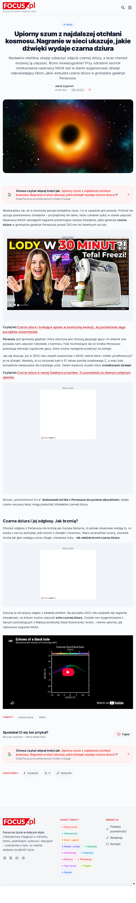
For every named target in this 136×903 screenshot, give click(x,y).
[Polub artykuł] (90, 90)
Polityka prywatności (118, 829)
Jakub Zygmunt (64, 86)
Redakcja (116, 837)
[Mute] (14, 305)
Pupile (87, 865)
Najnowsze (70, 827)
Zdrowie (92, 846)
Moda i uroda (72, 846)
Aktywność (71, 833)
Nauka (68, 872)
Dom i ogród (71, 840)
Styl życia (70, 865)
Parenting (70, 852)
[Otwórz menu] (130, 7)
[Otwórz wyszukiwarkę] (123, 7)
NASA (42, 717)
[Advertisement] (68, 413)
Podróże (88, 852)
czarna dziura (25, 717)
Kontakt (115, 844)
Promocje (86, 859)
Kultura (68, 859)
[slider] (23, 306)
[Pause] (10, 305)
